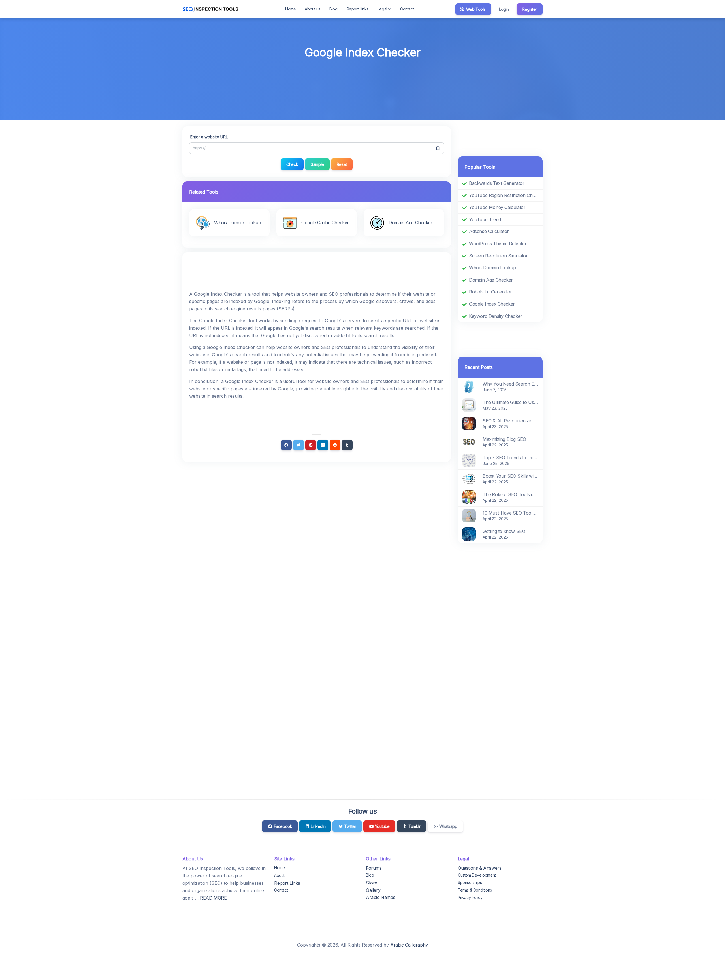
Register (529, 9)
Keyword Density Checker (495, 316)
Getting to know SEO (504, 531)
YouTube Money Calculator (497, 207)
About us (312, 9)
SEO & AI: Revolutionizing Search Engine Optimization (510, 421)
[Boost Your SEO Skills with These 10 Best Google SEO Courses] (469, 478)
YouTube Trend (485, 219)
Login (504, 9)
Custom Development (477, 875)
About (279, 875)
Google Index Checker (492, 304)
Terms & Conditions (475, 890)
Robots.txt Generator (490, 292)
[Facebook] (286, 445)
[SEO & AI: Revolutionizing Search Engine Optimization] (469, 423)
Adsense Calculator (489, 231)
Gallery (373, 890)
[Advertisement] (362, 77)
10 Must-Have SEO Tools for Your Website (510, 513)
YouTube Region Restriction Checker (503, 195)
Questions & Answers (479, 868)
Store (371, 883)
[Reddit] (335, 445)
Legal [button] (382, 9)
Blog (333, 9)
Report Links (357, 9)
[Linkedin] (322, 445)
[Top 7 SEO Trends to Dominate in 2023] (469, 460)
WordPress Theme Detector (497, 243)
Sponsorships (470, 882)
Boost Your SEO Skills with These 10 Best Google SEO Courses (510, 476)
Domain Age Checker (491, 280)
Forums (374, 868)
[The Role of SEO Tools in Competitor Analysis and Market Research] (469, 497)
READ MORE (213, 898)
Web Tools (475, 9)
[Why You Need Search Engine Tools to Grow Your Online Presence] (469, 386)
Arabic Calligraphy (409, 945)
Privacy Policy (470, 897)
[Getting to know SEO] (469, 534)
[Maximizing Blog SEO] (469, 442)
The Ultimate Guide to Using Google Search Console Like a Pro (510, 402)
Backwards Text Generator (496, 183)
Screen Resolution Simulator (498, 256)
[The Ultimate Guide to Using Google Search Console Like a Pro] (469, 405)
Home (290, 9)
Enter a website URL (209, 136)
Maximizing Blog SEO (504, 439)
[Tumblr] (347, 445)
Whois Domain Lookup (492, 267)
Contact (407, 9)
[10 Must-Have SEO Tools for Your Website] (469, 515)
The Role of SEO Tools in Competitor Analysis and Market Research (510, 494)
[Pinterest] (310, 445)
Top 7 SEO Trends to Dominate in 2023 (510, 457)
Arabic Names (380, 897)
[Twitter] (298, 445)
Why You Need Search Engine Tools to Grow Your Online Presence (510, 384)
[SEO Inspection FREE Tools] (210, 9)
